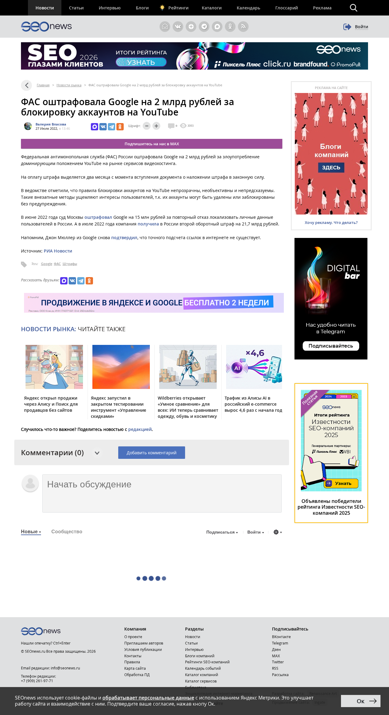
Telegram (280, 643)
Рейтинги (178, 8)
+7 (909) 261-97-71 (37, 680)
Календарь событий (203, 668)
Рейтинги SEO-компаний (207, 661)
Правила (132, 661)
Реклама (322, 8)
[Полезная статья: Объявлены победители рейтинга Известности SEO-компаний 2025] (331, 490)
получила (148, 224)
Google (46, 263)
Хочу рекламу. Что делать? (331, 222)
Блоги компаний (200, 655)
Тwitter (278, 661)
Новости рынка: (48, 329)
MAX (276, 655)
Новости (45, 8)
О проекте (133, 636)
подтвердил (124, 237)
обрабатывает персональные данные (148, 697)
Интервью (110, 8)
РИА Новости (58, 251)
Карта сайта (135, 668)
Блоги (142, 8)
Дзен (276, 649)
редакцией (140, 429)
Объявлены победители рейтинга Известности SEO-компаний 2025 (331, 507)
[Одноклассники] (120, 126)
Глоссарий (286, 8)
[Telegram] (111, 126)
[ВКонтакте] (103, 126)
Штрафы (70, 263)
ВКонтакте (281, 636)
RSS (275, 668)
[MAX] (94, 126)
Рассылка (280, 674)
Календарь (248, 8)
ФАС (57, 263)
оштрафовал (98, 217)
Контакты (132, 655)
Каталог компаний (201, 674)
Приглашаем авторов (143, 643)
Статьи (76, 8)
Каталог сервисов (201, 681)
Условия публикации (143, 649)
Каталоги (212, 8)
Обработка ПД (137, 674)
